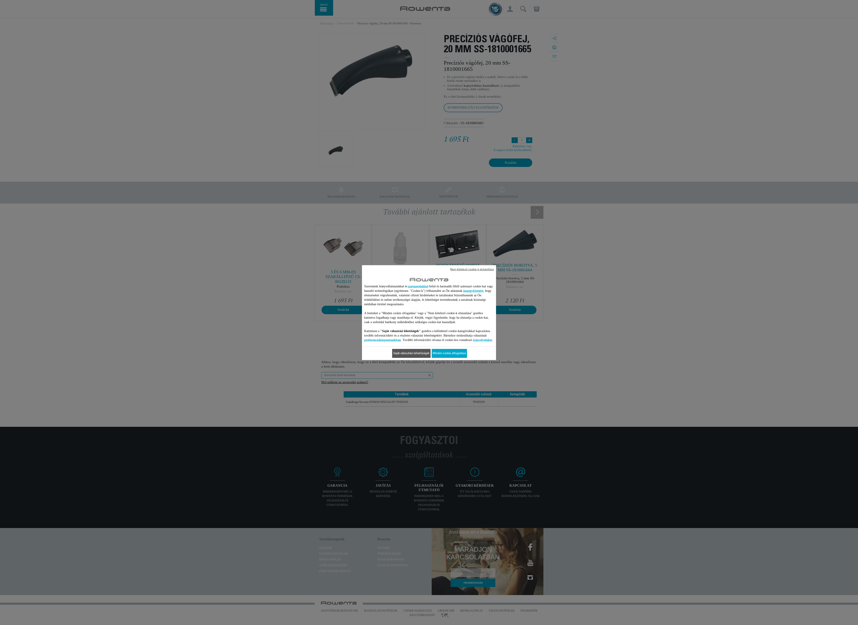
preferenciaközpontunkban (382, 339)
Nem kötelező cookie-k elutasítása (472, 269)
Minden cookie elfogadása (449, 353)
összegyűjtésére (473, 290)
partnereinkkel (418, 286)
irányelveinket (482, 339)
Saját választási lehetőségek (411, 353)
